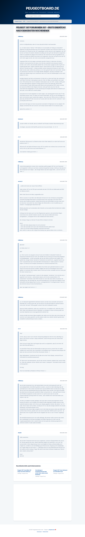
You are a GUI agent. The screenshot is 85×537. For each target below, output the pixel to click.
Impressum (39, 531)
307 (24, 21)
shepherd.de (52, 529)
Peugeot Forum (18, 21)
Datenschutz (45, 531)
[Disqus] (42, 503)
